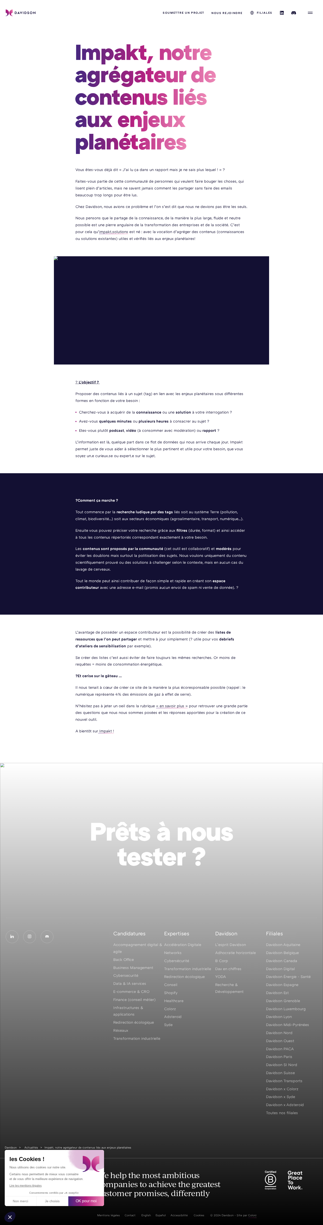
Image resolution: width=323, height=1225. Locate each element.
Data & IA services (129, 983)
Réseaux (120, 1030)
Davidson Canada (281, 960)
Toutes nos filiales (282, 1112)
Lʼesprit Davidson (230, 944)
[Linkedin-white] (12, 936)
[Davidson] (20, 12)
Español (161, 1215)
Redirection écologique (133, 1022)
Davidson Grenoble (283, 1000)
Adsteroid (173, 1016)
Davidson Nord (279, 1032)
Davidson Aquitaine (283, 944)
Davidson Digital (280, 968)
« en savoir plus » (172, 705)
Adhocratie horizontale (235, 952)
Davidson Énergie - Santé (288, 976)
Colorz (170, 1008)
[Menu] (310, 12)
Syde (168, 1024)
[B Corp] (270, 1180)
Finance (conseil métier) (134, 999)
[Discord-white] (47, 936)
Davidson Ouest (280, 1040)
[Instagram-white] (29, 936)
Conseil (170, 984)
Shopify (171, 992)
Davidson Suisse (280, 1072)
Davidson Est (277, 992)
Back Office (123, 959)
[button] (10, 1217)
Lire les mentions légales (25, 1185)
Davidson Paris (279, 1056)
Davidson (11, 1147)
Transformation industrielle (136, 1038)
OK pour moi (86, 1201)
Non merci (20, 1201)
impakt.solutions (113, 231)
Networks (173, 952)
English (146, 1215)
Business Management (133, 967)
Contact (130, 1215)
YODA (220, 976)
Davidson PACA (280, 1048)
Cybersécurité (176, 960)
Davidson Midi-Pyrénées (287, 1024)
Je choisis (52, 1201)
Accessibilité (179, 1215)
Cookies (199, 1215)
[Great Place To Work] (295, 1180)
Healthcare (173, 1000)
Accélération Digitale (182, 944)
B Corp (221, 960)
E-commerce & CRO (131, 991)
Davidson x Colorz (282, 1088)
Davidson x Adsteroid (285, 1104)
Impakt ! (106, 731)
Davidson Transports (284, 1080)
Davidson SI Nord (281, 1064)
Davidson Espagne (282, 984)
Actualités (31, 1147)
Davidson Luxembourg (286, 1008)
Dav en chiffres (228, 968)
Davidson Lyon (279, 1016)
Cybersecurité (125, 975)
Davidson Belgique (282, 952)
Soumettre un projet (183, 12)
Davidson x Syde (280, 1096)
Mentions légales (108, 1215)
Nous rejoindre (227, 13)
